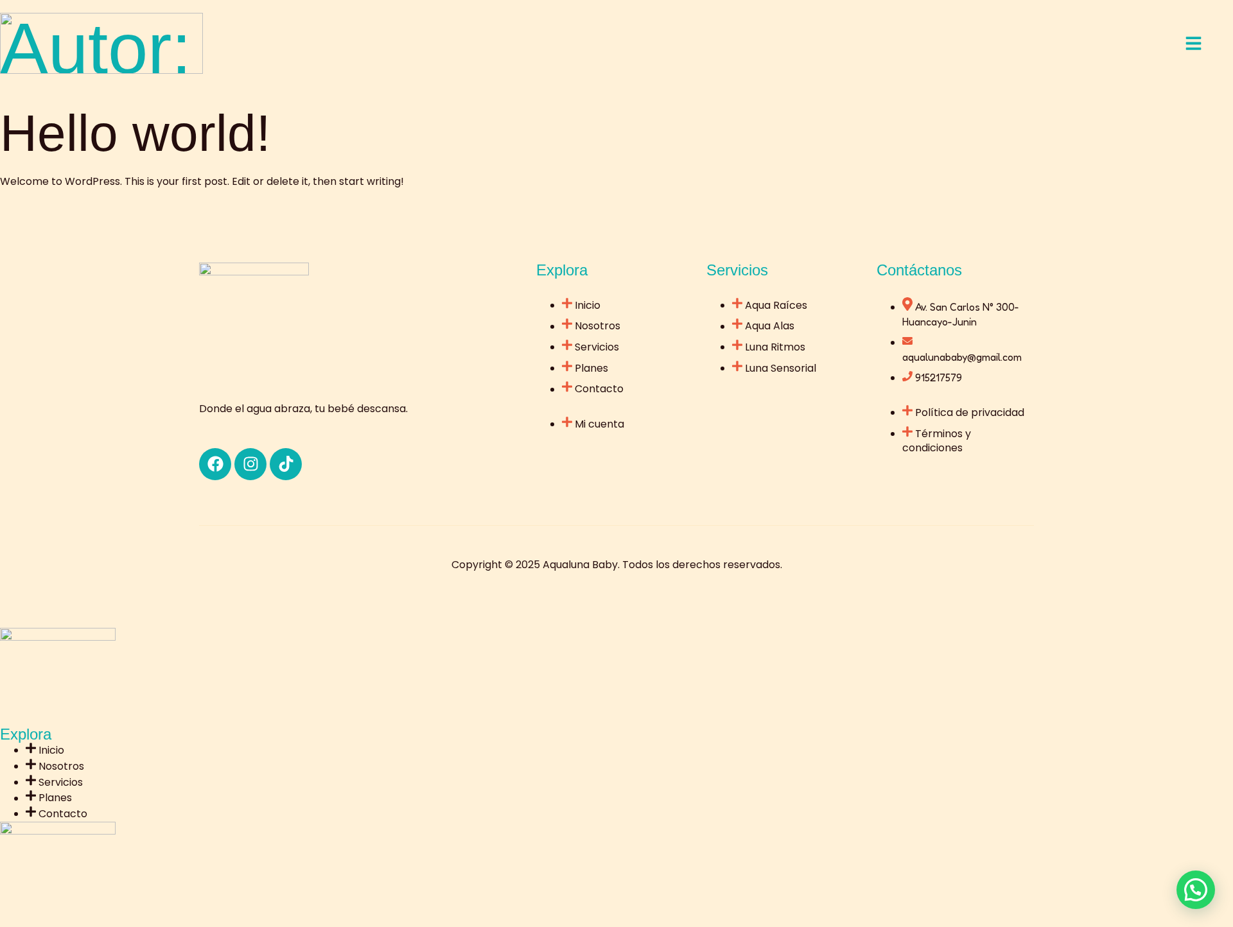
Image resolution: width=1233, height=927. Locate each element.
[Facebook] (215, 464)
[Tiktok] (286, 464)
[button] (1195, 890)
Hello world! (135, 133)
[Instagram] (250, 464)
